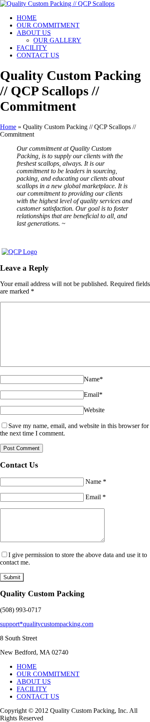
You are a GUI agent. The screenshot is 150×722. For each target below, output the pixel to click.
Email (93, 394)
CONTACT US (38, 55)
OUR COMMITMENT (48, 25)
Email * (95, 496)
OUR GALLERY (57, 40)
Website (94, 409)
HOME (27, 17)
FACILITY (32, 47)
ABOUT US (34, 32)
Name (93, 379)
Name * (95, 481)
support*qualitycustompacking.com (46, 623)
